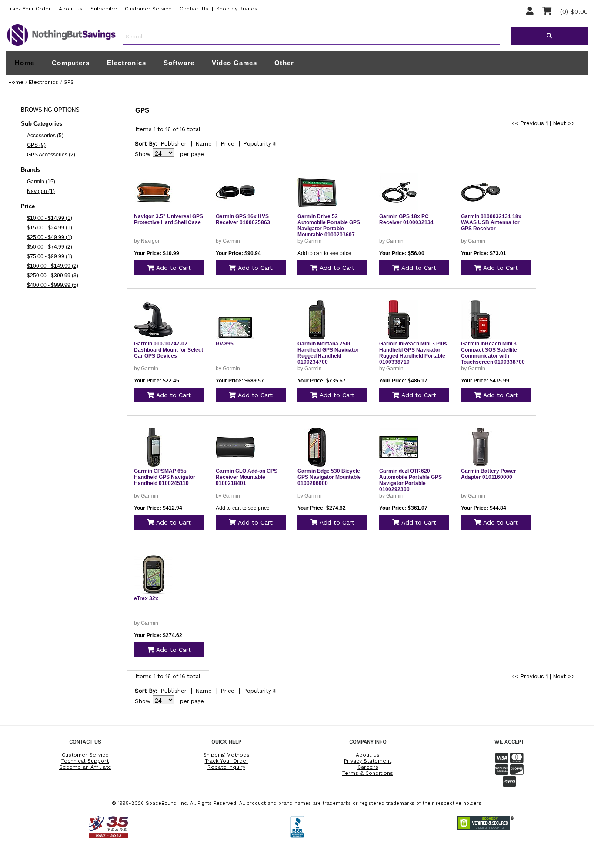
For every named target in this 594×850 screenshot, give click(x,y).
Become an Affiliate (85, 767)
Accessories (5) (45, 136)
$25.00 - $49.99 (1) (49, 237)
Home (24, 63)
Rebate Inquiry (226, 767)
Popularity (257, 143)
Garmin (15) (41, 182)
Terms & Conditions (367, 773)
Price (227, 143)
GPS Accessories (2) (51, 155)
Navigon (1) (41, 191)
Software (179, 62)
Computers (71, 62)
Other (284, 62)
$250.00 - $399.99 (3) (52, 275)
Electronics (126, 62)
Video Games (234, 62)
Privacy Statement (367, 761)
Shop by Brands (236, 9)
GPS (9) (36, 145)
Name (203, 143)
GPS (68, 82)
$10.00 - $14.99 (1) (49, 218)
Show (142, 154)
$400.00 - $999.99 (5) (52, 285)
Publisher (173, 143)
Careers (367, 767)
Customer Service (148, 9)
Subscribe (103, 9)
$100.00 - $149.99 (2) (52, 266)
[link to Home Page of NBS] (61, 45)
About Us (71, 9)
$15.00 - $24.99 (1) (49, 228)
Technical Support (85, 761)
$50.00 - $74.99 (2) (49, 247)
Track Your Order (29, 9)
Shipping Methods (226, 755)
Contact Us (194, 9)
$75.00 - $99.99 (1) (49, 256)
